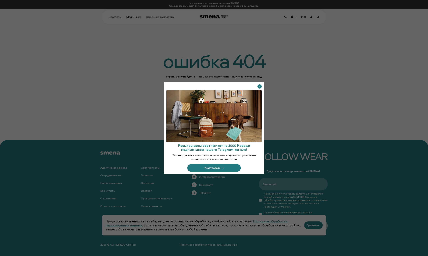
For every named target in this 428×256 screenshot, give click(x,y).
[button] (259, 86)
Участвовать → (214, 168)
